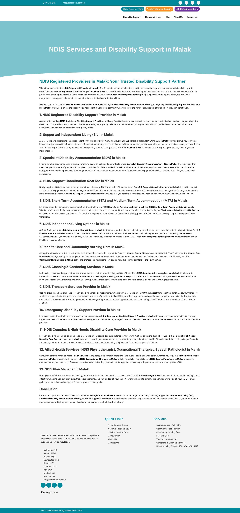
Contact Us (192, 17)
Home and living (153, 17)
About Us (178, 17)
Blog (168, 17)
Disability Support (131, 17)
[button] (132, 17)
